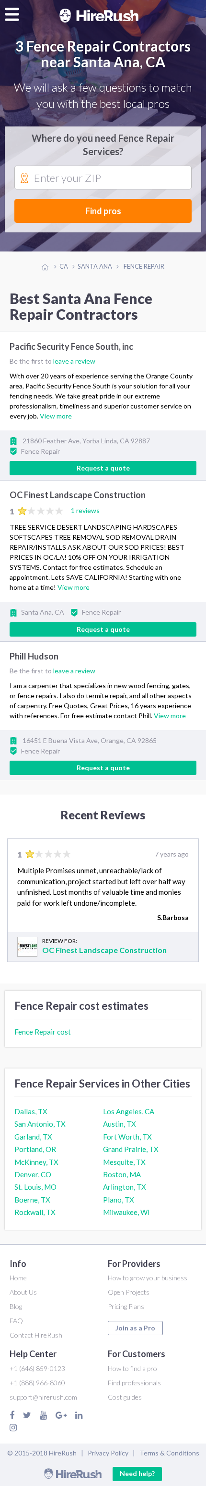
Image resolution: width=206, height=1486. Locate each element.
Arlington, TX (124, 1187)
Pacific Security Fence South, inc (71, 346)
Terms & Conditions (169, 1453)
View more (56, 416)
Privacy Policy (108, 1453)
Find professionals (134, 1383)
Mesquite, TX (124, 1162)
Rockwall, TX (35, 1212)
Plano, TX (118, 1199)
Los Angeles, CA (128, 1111)
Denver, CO (32, 1174)
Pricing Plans (126, 1306)
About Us (23, 1292)
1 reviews (85, 510)
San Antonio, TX (40, 1124)
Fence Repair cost (42, 1031)
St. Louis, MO (35, 1187)
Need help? (137, 1473)
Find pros (103, 211)
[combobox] (103, 178)
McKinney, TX (36, 1162)
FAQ (16, 1321)
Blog (16, 1306)
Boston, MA (122, 1174)
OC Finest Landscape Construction (78, 495)
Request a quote (103, 468)
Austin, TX (119, 1124)
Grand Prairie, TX (131, 1149)
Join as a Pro (135, 1328)
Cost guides (125, 1397)
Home (18, 1278)
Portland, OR (35, 1149)
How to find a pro (132, 1368)
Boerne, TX (32, 1199)
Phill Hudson (34, 656)
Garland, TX (33, 1136)
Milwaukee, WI (126, 1212)
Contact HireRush (36, 1335)
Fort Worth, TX (127, 1136)
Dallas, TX (30, 1111)
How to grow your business (147, 1278)
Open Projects (128, 1292)
